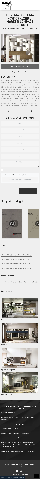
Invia (28, 191)
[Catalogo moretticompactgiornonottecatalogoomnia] (12, 223)
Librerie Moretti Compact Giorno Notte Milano (16, 255)
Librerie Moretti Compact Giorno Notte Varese (16, 268)
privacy (19, 170)
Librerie (23, 28)
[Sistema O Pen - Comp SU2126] (30, 111)
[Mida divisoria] (10, 111)
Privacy (3, 478)
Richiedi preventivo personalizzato (20, 66)
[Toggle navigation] (36, 5)
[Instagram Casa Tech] (22, 470)
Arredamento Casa (13, 28)
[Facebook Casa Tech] (18, 470)
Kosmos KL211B (32, 28)
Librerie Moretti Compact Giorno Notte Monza (16, 259)
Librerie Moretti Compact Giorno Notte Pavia (16, 264)
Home (4, 28)
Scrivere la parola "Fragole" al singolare (14, 175)
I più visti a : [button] (35, 282)
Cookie (9, 478)
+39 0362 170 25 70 (11, 428)
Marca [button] (7, 282)
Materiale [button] (14, 282)
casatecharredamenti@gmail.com (19, 433)
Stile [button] (20, 282)
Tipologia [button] (26, 282)
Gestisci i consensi (18, 478)
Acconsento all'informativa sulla (12, 170)
